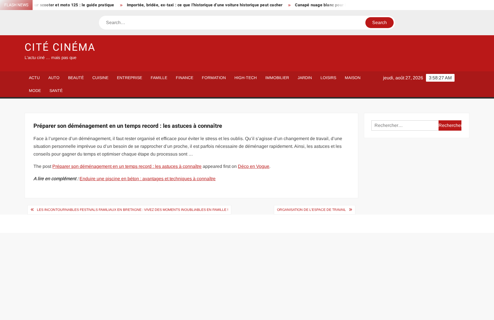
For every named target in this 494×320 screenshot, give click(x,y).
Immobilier (277, 77)
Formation (214, 77)
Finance (184, 77)
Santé (56, 90)
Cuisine (100, 77)
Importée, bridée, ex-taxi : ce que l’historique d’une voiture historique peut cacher (198, 5)
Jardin (305, 77)
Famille (159, 77)
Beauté (76, 77)
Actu (34, 77)
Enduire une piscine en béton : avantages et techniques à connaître (147, 178)
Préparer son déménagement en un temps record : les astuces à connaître (127, 166)
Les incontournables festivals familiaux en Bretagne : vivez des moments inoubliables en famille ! (132, 210)
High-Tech (245, 77)
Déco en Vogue (253, 166)
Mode (35, 90)
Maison (352, 77)
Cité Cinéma (60, 47)
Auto (53, 77)
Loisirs (328, 77)
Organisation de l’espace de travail (311, 210)
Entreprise (129, 77)
